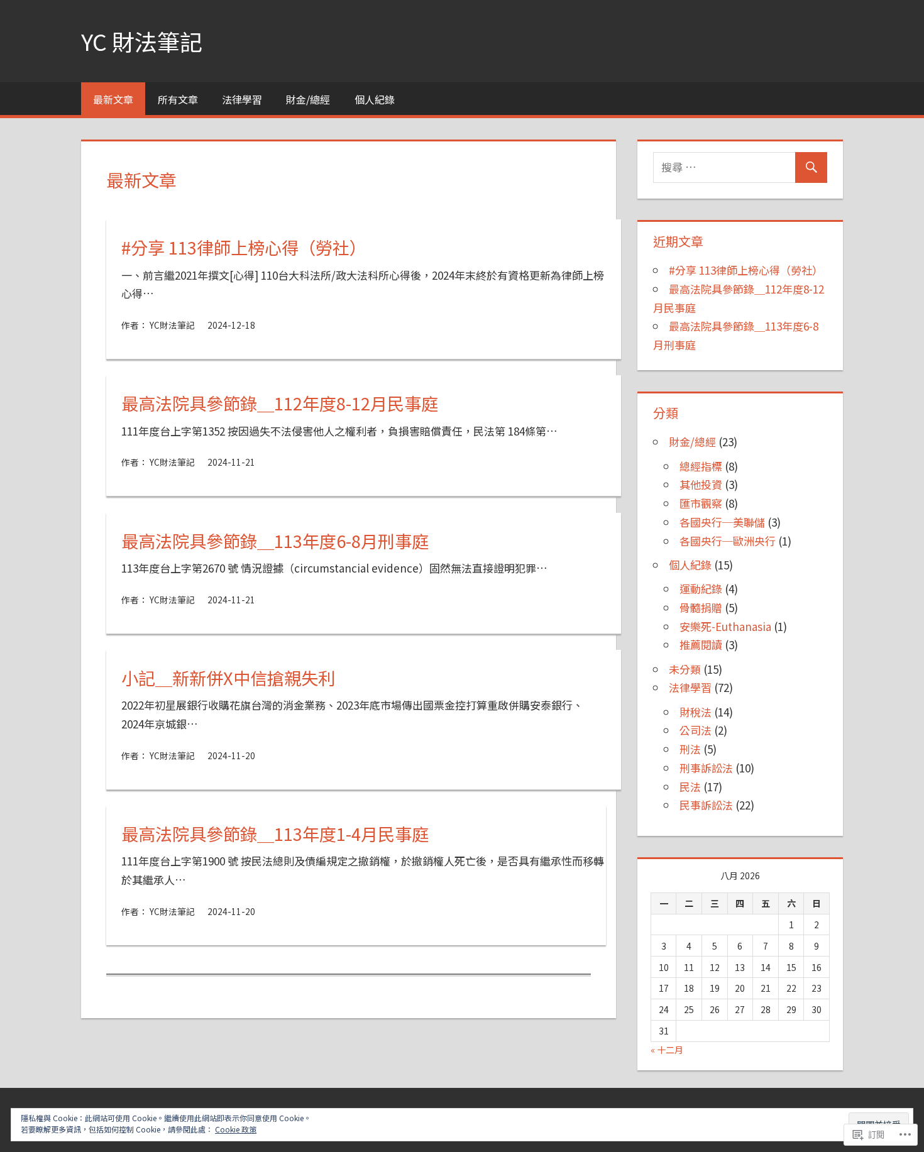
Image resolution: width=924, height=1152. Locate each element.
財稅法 (695, 712)
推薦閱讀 (700, 644)
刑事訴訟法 (706, 768)
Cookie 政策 (235, 1129)
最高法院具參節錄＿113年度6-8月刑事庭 (275, 540)
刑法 (690, 749)
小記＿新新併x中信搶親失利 (228, 677)
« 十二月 (667, 1049)
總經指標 (700, 466)
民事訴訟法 (706, 805)
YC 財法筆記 (141, 41)
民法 (690, 786)
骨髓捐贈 (700, 607)
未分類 (685, 669)
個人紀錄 (375, 99)
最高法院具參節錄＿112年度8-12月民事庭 (279, 402)
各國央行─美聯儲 (722, 522)
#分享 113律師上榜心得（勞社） (243, 247)
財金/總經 (308, 99)
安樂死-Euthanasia (725, 626)
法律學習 (242, 99)
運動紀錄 (700, 588)
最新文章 (113, 99)
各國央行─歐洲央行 (727, 541)
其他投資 (700, 484)
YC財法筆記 (172, 325)
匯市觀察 (700, 503)
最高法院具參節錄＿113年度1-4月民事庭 (275, 833)
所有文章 (178, 99)
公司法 (695, 730)
